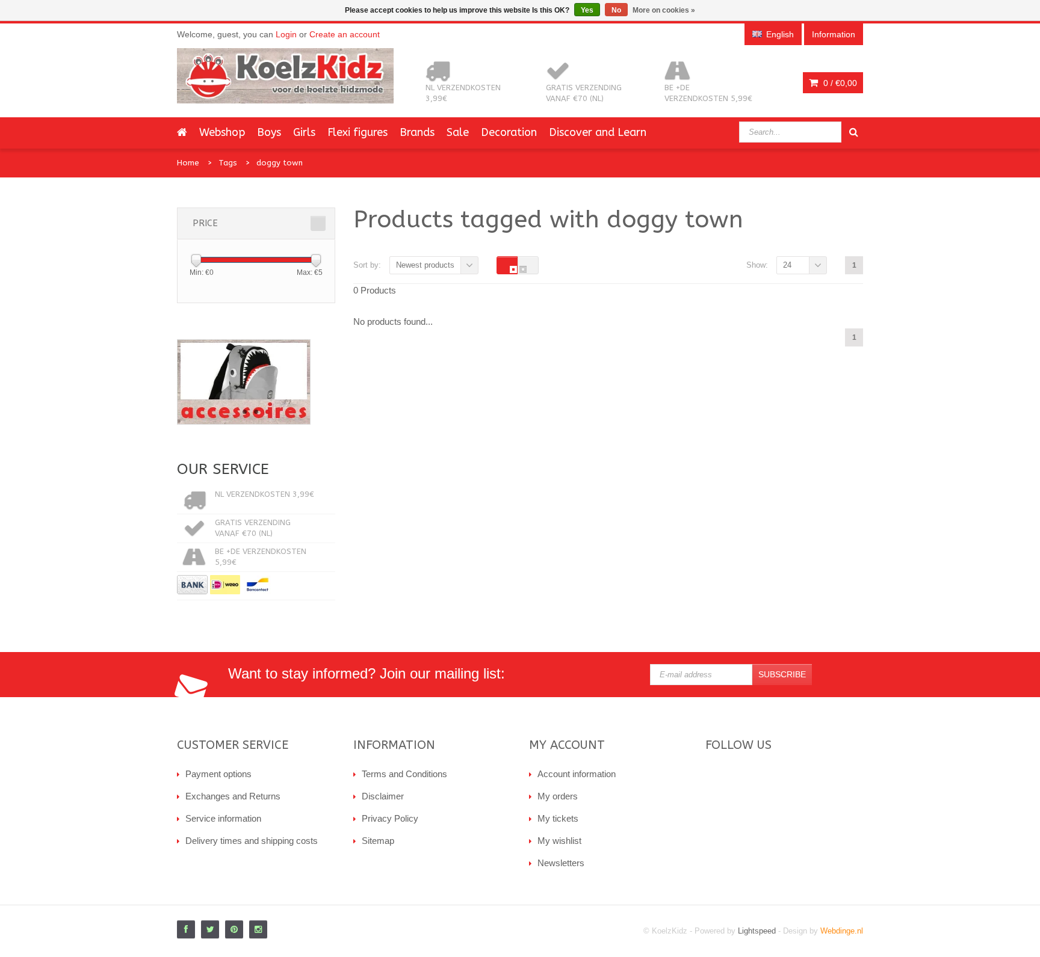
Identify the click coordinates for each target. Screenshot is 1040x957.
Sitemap (378, 840)
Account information (576, 774)
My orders (557, 796)
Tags (227, 162)
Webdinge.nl (841, 930)
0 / (839, 83)
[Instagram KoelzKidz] (258, 929)
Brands (417, 132)
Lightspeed (757, 930)
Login (286, 34)
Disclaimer (383, 796)
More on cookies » (664, 10)
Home (188, 162)
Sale (458, 132)
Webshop (222, 132)
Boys (269, 132)
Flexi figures (357, 132)
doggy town (279, 162)
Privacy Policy (390, 818)
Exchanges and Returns (232, 796)
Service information (223, 818)
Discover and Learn (597, 132)
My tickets (557, 818)
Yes (587, 10)
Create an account (344, 34)
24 (787, 264)
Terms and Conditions (404, 774)
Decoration (509, 132)
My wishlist (559, 840)
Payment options (218, 774)
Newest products (425, 264)
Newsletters (560, 863)
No (616, 10)
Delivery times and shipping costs (251, 840)
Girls (304, 132)
